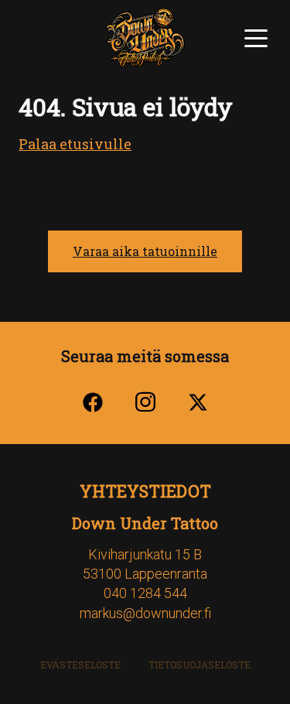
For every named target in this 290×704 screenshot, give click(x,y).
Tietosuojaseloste (199, 664)
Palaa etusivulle (75, 144)
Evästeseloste (80, 664)
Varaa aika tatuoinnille (145, 251)
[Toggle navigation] (256, 36)
